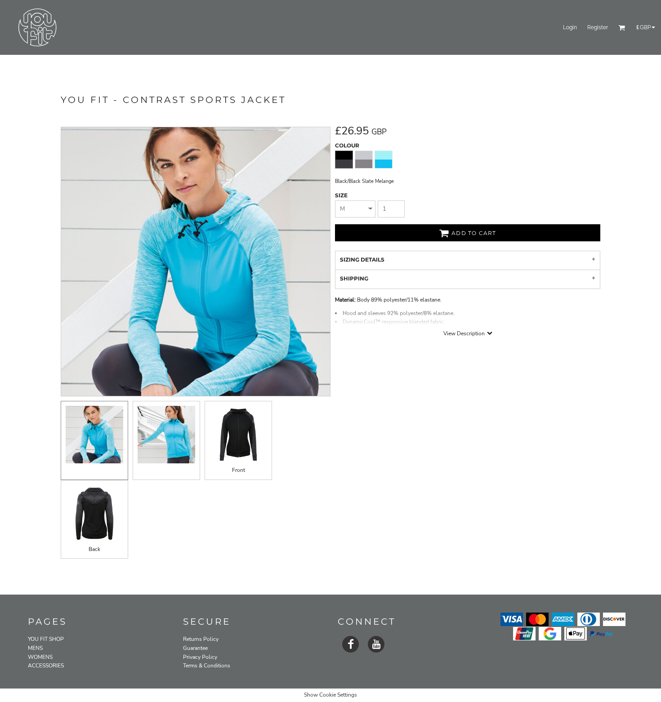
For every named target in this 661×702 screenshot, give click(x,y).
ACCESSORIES (46, 665)
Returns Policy (201, 639)
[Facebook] (350, 644)
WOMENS (40, 657)
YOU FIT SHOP (46, 639)
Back (94, 549)
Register (597, 27)
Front (238, 470)
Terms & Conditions (206, 665)
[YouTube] (376, 644)
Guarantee (195, 648)
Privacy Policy (200, 657)
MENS (35, 648)
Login (570, 27)
